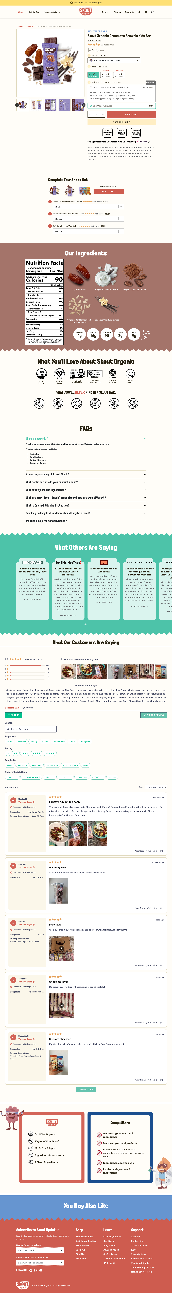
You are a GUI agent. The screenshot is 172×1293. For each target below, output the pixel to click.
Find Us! (80, 1254)
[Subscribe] (61, 1250)
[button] (146, 12)
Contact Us (137, 1240)
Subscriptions (138, 1254)
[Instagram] (35, 1270)
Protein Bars (82, 1245)
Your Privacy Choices (142, 1267)
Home (20, 26)
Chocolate (21, 741)
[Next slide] (83, 105)
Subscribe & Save (51, 12)
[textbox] (31, 729)
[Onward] (141, 141)
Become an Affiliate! (142, 1258)
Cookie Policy (110, 1254)
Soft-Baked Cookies (86, 1240)
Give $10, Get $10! (112, 1236)
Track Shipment (139, 1245)
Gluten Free (12, 777)
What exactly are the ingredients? (46, 490)
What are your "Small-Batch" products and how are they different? (66, 497)
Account (135, 1236)
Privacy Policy (111, 1249)
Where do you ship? (37, 438)
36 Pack (119, 75)
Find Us (117, 12)
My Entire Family (70, 765)
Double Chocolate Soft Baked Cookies (68, 214)
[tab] (85, 624)
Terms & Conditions (114, 1258)
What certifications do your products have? (52, 482)
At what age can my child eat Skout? (47, 474)
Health (45, 741)
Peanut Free (81, 777)
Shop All (29, 26)
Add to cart (131, 114)
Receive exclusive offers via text (32, 1257)
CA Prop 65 (109, 1262)
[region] (114, 671)
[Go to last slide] (17, 105)
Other (85, 765)
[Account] (139, 12)
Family (34, 741)
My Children (52, 765)
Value (72, 741)
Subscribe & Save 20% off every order (111, 87)
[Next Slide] (165, 671)
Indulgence (85, 741)
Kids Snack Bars (84, 1236)
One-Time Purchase (102, 105)
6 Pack (93, 75)
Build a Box (34, 12)
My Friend (37, 765)
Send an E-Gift (121, 122)
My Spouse (22, 765)
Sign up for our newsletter (29, 1245)
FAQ (133, 1249)
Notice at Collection (141, 1271)
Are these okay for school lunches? (46, 521)
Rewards (129, 12)
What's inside (94, 40)
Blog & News (110, 1245)
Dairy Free (50, 777)
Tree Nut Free (65, 777)
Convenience (59, 741)
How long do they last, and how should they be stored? (58, 513)
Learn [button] (105, 12)
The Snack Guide (140, 1262)
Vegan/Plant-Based (31, 777)
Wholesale (81, 1258)
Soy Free (112, 777)
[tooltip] (96, 685)
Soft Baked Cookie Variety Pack (66, 226)
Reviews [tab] (12, 708)
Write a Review (156, 716)
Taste (9, 741)
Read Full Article (32, 599)
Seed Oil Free (98, 777)
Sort (141, 787)
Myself (10, 765)
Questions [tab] (28, 708)
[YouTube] (40, 1270)
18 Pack (106, 75)
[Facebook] (30, 1270)
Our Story (108, 1240)
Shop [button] (20, 12)
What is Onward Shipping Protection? (47, 505)
